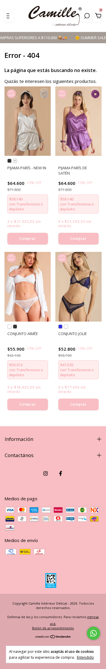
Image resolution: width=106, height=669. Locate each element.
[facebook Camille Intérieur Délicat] (60, 473)
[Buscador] (86, 16)
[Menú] (9, 16)
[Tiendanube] (53, 637)
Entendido (85, 657)
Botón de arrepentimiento (53, 628)
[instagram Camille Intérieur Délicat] (45, 473)
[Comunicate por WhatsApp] (93, 633)
